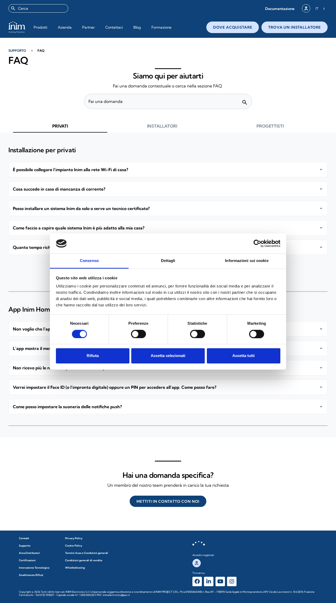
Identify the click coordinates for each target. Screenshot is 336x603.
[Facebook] (197, 581)
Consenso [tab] (89, 261)
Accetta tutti (243, 356)
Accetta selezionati (168, 356)
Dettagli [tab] (168, 261)
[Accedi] (306, 8)
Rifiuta (93, 356)
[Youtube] (220, 581)
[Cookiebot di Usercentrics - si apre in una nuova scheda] (257, 243)
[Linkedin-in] (208, 581)
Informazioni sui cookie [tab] (246, 261)
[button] (279, 8)
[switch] (138, 334)
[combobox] (38, 8)
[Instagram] (232, 581)
